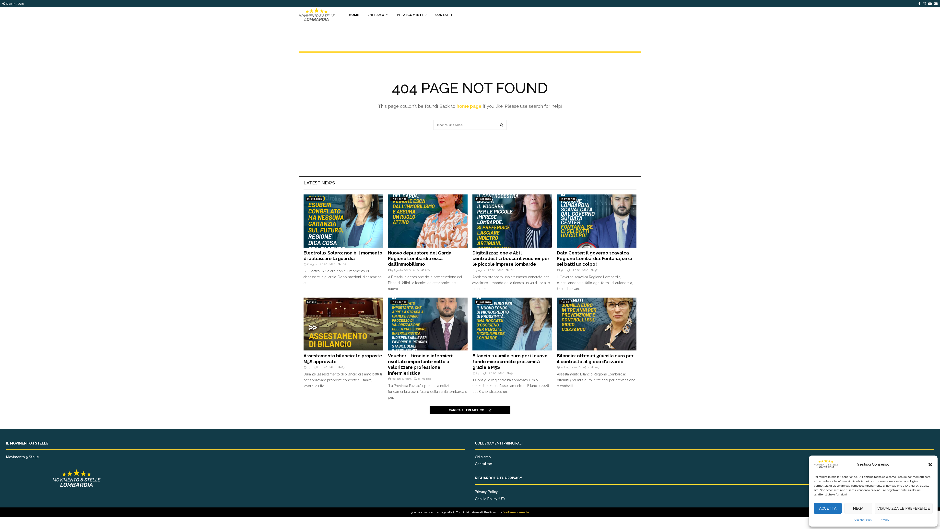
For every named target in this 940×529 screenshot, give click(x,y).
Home (354, 14)
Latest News (319, 182)
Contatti (443, 14)
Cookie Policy (863, 519)
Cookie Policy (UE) (490, 499)
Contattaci (484, 464)
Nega (858, 508)
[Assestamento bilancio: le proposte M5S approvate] (343, 324)
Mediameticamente (516, 512)
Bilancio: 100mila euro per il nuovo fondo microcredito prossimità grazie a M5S (510, 361)
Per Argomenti (410, 14)
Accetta (827, 508)
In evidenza (314, 198)
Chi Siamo (375, 14)
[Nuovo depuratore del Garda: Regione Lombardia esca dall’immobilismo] (428, 221)
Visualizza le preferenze (903, 508)
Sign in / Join (14, 3)
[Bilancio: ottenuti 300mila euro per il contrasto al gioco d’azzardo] (596, 324)
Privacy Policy (486, 492)
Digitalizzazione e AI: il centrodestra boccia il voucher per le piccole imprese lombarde (510, 258)
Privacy (884, 519)
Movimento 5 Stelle (22, 457)
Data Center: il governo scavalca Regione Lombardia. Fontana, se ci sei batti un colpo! (594, 258)
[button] (930, 464)
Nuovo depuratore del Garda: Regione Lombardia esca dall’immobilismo (420, 258)
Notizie (311, 302)
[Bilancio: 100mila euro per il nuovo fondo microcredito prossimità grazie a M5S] (512, 324)
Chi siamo (483, 457)
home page (469, 106)
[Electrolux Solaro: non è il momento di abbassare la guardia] (343, 221)
